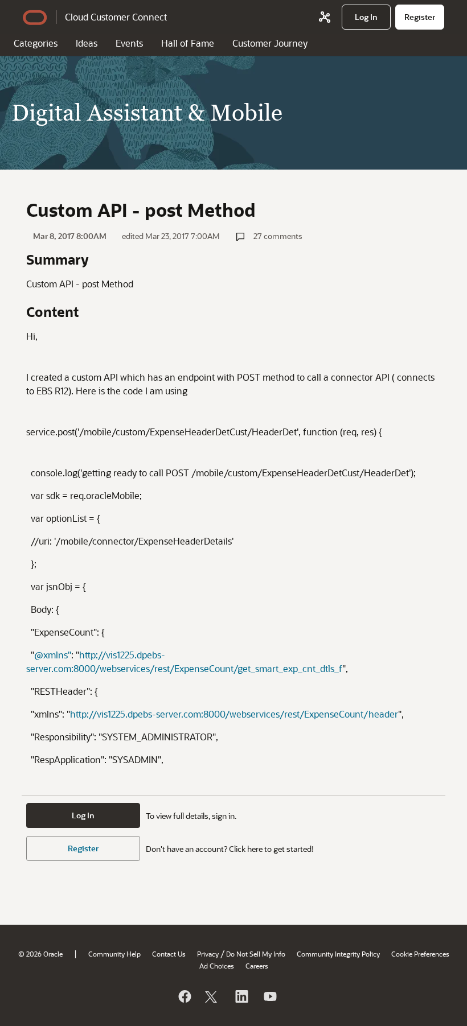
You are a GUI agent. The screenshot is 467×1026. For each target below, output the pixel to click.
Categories (36, 43)
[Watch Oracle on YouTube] (269, 996)
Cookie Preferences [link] (420, 953)
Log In (83, 815)
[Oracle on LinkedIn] (240, 996)
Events (129, 43)
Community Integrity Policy (338, 953)
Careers (256, 965)
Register (83, 848)
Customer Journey (270, 43)
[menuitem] (366, 17)
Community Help (114, 953)
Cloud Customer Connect (116, 17)
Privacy (208, 953)
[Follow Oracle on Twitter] (212, 996)
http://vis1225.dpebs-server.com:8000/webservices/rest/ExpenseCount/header (234, 714)
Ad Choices (216, 965)
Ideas (86, 43)
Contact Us (169, 953)
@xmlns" (52, 655)
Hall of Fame (187, 43)
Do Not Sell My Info (255, 953)
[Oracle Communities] (324, 17)
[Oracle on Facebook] (184, 996)
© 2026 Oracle (40, 953)
